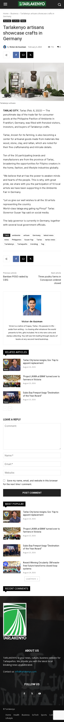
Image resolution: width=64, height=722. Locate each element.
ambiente (16, 235)
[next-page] (10, 409)
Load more (31, 578)
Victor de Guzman (18, 47)
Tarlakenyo (9, 244)
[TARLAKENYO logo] (32, 4)
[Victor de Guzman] (5, 46)
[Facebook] (16, 55)
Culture (16, 21)
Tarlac (39, 239)
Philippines (16, 239)
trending (34, 244)
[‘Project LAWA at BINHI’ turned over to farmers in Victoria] (12, 381)
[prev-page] (5, 409)
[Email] (23, 55)
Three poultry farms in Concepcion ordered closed (49, 280)
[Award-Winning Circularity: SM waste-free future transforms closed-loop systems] (12, 567)
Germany (37, 235)
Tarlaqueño (22, 244)
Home (6, 13)
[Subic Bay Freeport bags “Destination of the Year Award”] (12, 397)
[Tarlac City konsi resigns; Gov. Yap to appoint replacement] (12, 365)
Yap (42, 244)
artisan (26, 235)
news (6, 239)
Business (14, 13)
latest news (48, 235)
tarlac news (50, 239)
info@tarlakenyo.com (26, 671)
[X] (30, 55)
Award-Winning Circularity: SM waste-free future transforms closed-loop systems (41, 565)
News (23, 21)
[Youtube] (40, 694)
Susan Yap (28, 239)
